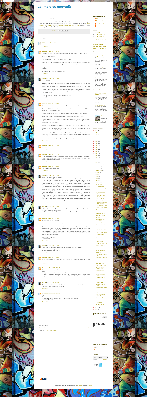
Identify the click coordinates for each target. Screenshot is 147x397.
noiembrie (98, 166)
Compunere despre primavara (100, 301)
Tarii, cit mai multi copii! (101, 205)
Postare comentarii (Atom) (51, 330)
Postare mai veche (85, 327)
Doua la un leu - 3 (100, 213)
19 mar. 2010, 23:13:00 (53, 103)
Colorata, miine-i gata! (101, 207)
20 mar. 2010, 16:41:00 (53, 245)
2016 (96, 149)
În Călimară (97, 32)
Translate (104, 359)
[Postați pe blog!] (63, 31)
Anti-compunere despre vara (100, 281)
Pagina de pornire (64, 327)
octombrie (98, 168)
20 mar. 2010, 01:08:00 (53, 166)
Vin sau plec (99, 184)
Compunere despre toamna (100, 295)
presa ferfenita (53, 32)
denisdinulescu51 (100, 24)
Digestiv (98, 217)
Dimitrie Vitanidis (99, 77)
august (98, 172)
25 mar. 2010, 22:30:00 (53, 282)
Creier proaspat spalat (101, 232)
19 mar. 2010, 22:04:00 (53, 78)
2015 (96, 151)
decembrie (99, 164)
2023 (96, 135)
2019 (96, 143)
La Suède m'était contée (100, 40)
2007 (96, 307)
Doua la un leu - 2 (100, 224)
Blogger (89, 385)
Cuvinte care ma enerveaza (100, 235)
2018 (96, 145)
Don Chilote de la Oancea (100, 21)
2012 (96, 157)
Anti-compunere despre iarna (100, 268)
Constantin (45, 267)
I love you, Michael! (100, 222)
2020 (96, 141)
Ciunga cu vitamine (100, 250)
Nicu (43, 42)
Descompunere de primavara (100, 278)
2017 (96, 147)
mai (97, 178)
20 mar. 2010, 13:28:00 (53, 175)
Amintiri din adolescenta (99, 240)
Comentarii (98, 350)
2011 (96, 160)
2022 (96, 137)
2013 (96, 155)
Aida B (44, 78)
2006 (96, 309)
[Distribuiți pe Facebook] (66, 31)
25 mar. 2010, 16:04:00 (54, 267)
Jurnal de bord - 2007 (100, 36)
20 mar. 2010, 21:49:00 (53, 257)
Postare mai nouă (43, 327)
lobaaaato (79, 385)
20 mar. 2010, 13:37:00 (53, 206)
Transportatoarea (100, 186)
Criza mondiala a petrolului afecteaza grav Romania (101, 202)
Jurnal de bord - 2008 (100, 38)
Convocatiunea (99, 227)
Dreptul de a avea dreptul (100, 196)
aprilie (97, 180)
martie (98, 182)
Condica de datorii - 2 (103, 116)
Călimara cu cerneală (54, 6)
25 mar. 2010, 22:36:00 (54, 293)
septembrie (99, 170)
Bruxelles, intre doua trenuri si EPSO (101, 210)
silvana (98, 26)
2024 (96, 132)
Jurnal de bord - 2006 (100, 34)
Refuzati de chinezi (100, 215)
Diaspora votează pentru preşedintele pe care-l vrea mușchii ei (99, 46)
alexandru (44, 51)
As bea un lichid (100, 198)
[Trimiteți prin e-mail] (61, 31)
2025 (96, 130)
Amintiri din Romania (100, 105)
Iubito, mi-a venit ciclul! (101, 243)
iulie (97, 174)
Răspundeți (45, 46)
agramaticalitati (46, 32)
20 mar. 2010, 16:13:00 (53, 218)
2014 (96, 153)
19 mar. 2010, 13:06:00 (50, 42)
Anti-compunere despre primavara (101, 271)
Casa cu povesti (100, 263)
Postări (97, 347)
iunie (97, 176)
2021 (96, 139)
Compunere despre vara (100, 67)
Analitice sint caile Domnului (100, 220)
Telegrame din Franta (101, 265)
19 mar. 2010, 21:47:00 (53, 51)
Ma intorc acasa (100, 304)
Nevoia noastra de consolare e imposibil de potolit (101, 247)
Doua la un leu (99, 261)
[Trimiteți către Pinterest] (67, 31)
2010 (96, 162)
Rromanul (98, 252)
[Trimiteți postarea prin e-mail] (59, 30)
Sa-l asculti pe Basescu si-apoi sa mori (100, 93)
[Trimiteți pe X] (64, 31)
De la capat (98, 238)
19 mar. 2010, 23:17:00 (53, 154)
